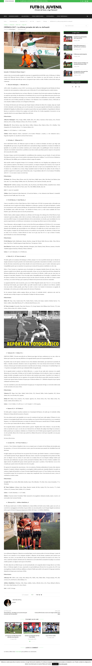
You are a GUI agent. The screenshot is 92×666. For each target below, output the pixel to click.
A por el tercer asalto (51, 635)
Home (5, 21)
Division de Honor (13, 16)
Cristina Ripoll (12, 29)
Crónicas (45, 21)
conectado (18, 651)
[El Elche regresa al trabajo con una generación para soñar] (68, 65)
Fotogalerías (50, 16)
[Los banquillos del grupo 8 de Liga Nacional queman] (68, 74)
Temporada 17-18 (23, 21)
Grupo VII (38, 21)
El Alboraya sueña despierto (80, 54)
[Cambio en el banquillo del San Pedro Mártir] (32, 628)
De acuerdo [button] (55, 664)
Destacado (12, 24)
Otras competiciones (37, 16)
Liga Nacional (25, 16)
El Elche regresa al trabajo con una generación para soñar (81, 63)
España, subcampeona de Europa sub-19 (30, 1)
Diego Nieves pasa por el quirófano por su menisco (80, 46)
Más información (63, 664)
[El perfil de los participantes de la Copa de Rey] (68, 39)
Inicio (5, 16)
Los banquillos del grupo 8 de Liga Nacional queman (81, 72)
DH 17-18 (32, 21)
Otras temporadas (62, 16)
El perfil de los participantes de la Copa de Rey (80, 37)
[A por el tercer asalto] (50, 628)
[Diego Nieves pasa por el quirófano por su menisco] (68, 48)
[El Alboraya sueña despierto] (68, 56)
